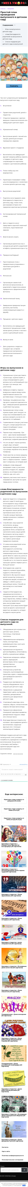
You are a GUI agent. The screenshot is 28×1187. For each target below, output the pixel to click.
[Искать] (24, 1170)
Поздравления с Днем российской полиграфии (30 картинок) (11, 1065)
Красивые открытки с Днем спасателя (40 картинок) (11, 991)
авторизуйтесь (23, 764)
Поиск (2, 1166)
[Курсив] (3, 774)
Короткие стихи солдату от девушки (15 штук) (14, 800)
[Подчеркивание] (5, 774)
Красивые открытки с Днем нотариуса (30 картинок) (11, 919)
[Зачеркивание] (7, 774)
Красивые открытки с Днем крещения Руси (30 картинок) (12, 1140)
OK (24, 1185)
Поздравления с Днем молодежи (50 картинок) (13, 1014)
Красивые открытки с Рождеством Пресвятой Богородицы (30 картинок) (11, 845)
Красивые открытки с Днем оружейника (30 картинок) (11, 895)
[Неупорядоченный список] (11, 774)
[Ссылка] (16, 774)
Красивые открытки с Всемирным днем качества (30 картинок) (14, 967)
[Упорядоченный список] (9, 774)
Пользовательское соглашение (12, 1159)
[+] (20, 774)
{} (17, 774)
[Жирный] (2, 774)
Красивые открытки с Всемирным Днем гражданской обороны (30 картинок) (14, 1115)
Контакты (5, 1147)
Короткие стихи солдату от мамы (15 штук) (14, 809)
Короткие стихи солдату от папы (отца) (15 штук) (14, 818)
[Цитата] (12, 774)
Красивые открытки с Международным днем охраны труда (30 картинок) (12, 870)
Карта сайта (6, 1151)
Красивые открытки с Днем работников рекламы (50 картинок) (11, 1090)
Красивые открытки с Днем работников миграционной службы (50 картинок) (11, 1040)
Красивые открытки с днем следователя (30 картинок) (11, 943)
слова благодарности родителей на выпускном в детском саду (12, 37)
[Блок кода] (14, 774)
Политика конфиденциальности (13, 1155)
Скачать (14, 86)
